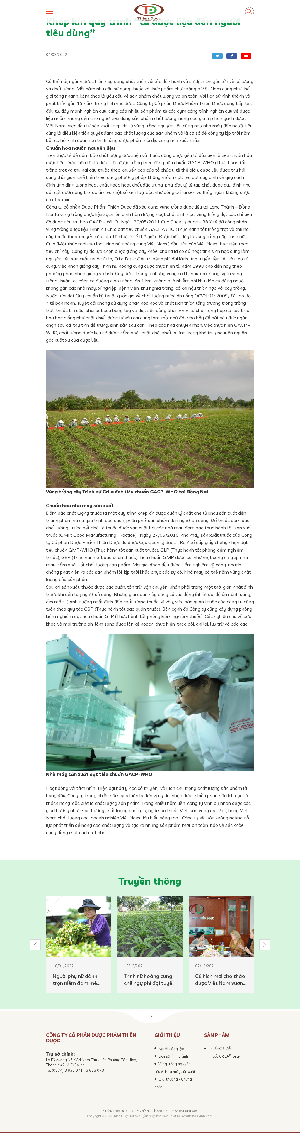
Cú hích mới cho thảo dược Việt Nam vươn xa (220, 980)
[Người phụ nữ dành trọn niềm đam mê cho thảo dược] (78, 926)
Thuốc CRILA (219, 1048)
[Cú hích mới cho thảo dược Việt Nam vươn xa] (221, 926)
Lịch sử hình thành (173, 1056)
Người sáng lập (171, 1048)
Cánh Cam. (205, 1116)
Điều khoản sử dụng (119, 1111)
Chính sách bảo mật (154, 1111)
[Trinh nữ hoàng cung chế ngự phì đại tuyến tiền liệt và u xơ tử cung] (150, 926)
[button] (35, 944)
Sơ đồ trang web (186, 1111)
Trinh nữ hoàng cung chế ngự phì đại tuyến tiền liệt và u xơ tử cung (149, 980)
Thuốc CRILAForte (224, 1056)
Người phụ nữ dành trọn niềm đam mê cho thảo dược (75, 980)
